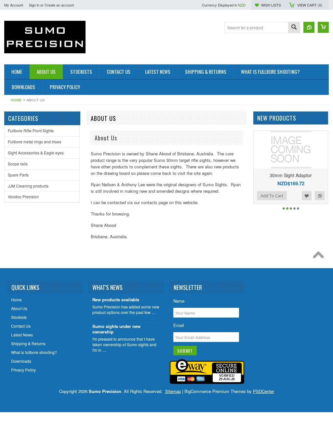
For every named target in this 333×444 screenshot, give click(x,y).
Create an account (59, 4)
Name (178, 301)
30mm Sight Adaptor (291, 175)
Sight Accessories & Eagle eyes (36, 152)
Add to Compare (320, 195)
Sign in (34, 4)
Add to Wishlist (307, 195)
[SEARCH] (294, 27)
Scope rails (18, 163)
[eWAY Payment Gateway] (207, 382)
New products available (115, 300)
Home (16, 99)
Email (178, 325)
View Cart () (309, 4)
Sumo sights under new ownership (116, 329)
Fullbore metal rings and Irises (34, 141)
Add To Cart (271, 196)
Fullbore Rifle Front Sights (31, 130)
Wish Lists (271, 4)
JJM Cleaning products (28, 186)
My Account (13, 4)
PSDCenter (263, 391)
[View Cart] (323, 27)
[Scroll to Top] (320, 256)
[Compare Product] (308, 27)
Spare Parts (18, 174)
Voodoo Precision (23, 196)
